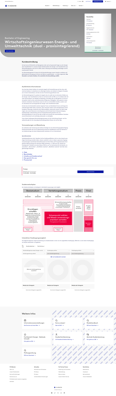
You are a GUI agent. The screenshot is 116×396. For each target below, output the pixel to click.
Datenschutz (86, 369)
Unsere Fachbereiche (14, 371)
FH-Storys (36, 371)
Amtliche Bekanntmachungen (41, 376)
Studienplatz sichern (98, 1)
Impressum (85, 371)
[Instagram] (52, 393)
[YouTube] (58, 393)
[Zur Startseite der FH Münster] (11, 6)
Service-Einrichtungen (15, 374)
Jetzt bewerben (10, 51)
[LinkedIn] (64, 393)
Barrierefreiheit (86, 374)
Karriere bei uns (13, 376)
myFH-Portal (88, 1)
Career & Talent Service (63, 376)
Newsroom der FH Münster (40, 369)
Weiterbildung (61, 371)
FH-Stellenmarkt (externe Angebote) (18, 379)
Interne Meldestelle (87, 376)
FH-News (36, 374)
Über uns (12, 369)
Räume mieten (61, 374)
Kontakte (12, 381)
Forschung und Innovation (64, 369)
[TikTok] (55, 393)
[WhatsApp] (61, 393)
